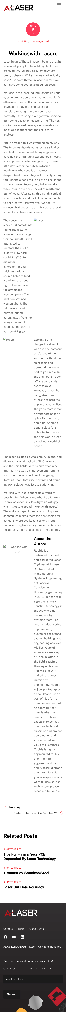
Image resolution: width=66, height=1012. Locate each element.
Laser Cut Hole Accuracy (23, 887)
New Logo (15, 807)
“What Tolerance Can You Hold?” (35, 813)
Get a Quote (36, 928)
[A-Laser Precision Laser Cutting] (18, 10)
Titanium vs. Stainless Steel (26, 873)
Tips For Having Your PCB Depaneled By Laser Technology (29, 856)
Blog (21, 928)
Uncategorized (40, 41)
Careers (8, 928)
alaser (22, 41)
